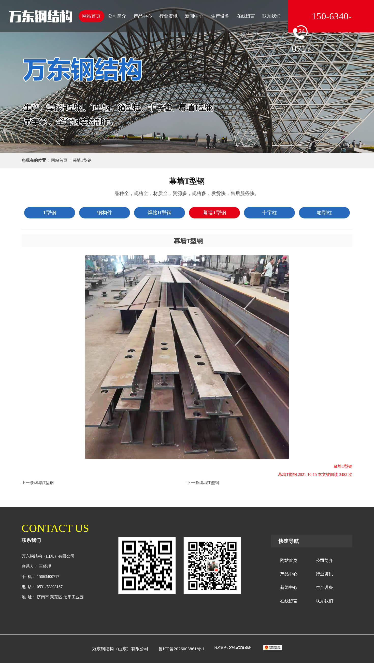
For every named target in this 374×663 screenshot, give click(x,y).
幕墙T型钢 (44, 482)
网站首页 (91, 16)
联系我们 (271, 16)
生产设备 (220, 16)
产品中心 (143, 16)
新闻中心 (194, 16)
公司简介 (117, 16)
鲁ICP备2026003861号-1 (182, 648)
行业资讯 (168, 16)
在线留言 (246, 16)
